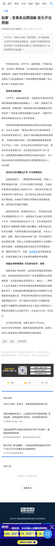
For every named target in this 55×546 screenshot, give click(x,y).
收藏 (10, 383)
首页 (9, 3)
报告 (37, 3)
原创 (30, 3)
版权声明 (5, 355)
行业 (23, 3)
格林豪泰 (33, 251)
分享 (44, 383)
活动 (44, 3)
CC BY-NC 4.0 (44, 355)
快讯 (17, 3)
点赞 (27, 383)
